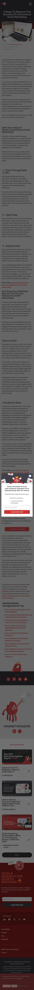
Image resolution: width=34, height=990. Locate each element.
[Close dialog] (30, 476)
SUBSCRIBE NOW (17, 512)
